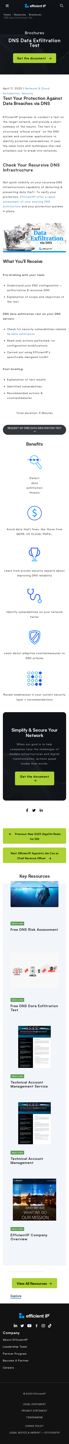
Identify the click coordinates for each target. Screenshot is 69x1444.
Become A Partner (16, 1360)
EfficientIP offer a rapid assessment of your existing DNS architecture (29, 201)
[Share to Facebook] (27, 810)
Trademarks (34, 1417)
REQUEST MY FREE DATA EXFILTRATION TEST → (35, 430)
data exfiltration (23, 333)
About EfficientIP (15, 1339)
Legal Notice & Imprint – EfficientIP (34, 1432)
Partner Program (15, 1353)
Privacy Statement (34, 1410)
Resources (20, 14)
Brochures (35, 14)
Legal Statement (34, 1404)
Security (27, 93)
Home (7, 14)
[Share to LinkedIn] (41, 810)
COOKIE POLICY (34, 1426)
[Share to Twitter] (34, 810)
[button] (34, 836)
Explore (16, 1296)
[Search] (61, 5)
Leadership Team (15, 1346)
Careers (8, 1367)
